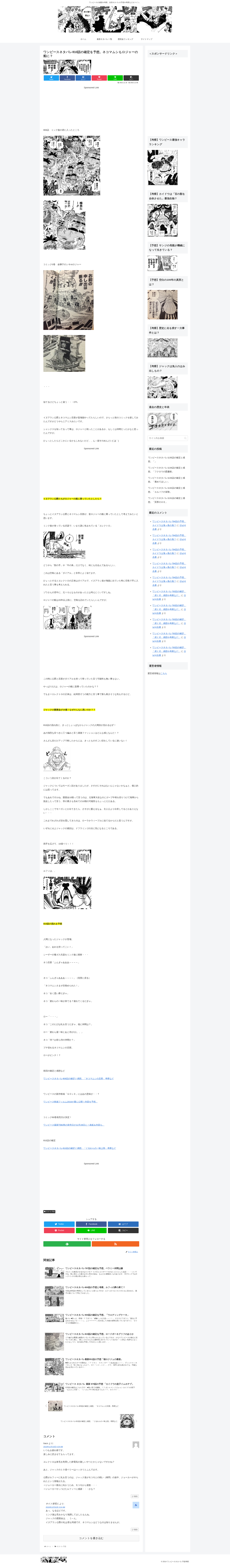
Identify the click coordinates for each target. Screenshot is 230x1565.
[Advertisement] (91, 110)
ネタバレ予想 (50, 1211)
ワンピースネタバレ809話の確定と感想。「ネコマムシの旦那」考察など (78, 1078)
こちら (164, 673)
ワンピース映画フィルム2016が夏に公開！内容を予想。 (70, 1102)
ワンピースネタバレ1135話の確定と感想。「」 (166, 459)
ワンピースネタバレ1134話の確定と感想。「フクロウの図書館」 (166, 470)
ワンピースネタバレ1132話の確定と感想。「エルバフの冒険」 (166, 490)
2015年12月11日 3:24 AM (55, 1507)
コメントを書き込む (91, 1538)
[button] (185, 438)
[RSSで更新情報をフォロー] (115, 1244)
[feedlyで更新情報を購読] (67, 1244)
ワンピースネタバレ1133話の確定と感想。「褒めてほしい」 (166, 480)
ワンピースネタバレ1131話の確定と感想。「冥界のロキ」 (166, 500)
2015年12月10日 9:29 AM (53, 1447)
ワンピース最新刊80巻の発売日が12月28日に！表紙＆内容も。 (73, 1125)
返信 (136, 1496)
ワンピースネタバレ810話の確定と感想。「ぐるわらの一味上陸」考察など (79, 1148)
